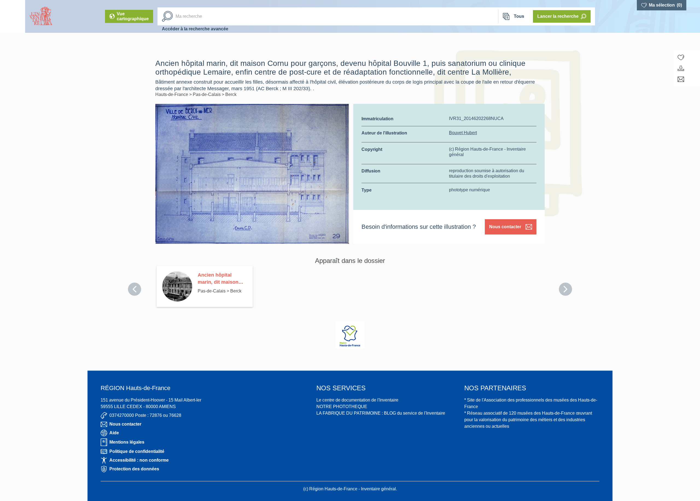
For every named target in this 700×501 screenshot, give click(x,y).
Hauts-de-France (172, 94)
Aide (114, 432)
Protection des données (134, 469)
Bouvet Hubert (463, 132)
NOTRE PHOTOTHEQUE (341, 406)
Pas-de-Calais (207, 94)
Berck (231, 94)
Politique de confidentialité (136, 451)
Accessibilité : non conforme (139, 460)
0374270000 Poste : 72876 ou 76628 (145, 415)
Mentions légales (126, 442)
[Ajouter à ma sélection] (681, 57)
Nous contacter (505, 226)
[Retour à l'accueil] (12, 16)
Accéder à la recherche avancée (195, 29)
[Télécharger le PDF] (681, 68)
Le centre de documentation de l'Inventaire (357, 400)
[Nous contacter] (681, 79)
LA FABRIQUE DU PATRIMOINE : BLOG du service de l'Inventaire (380, 413)
